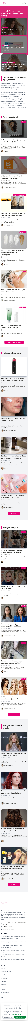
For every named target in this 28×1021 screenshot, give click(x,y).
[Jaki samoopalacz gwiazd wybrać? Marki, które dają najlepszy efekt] (14, 366)
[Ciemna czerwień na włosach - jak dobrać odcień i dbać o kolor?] (14, 780)
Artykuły (4, 933)
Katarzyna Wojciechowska (10, 430)
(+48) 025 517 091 (7, 926)
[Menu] (23, 3)
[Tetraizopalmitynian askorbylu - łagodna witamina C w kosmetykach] (14, 240)
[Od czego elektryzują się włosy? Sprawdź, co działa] (14, 26)
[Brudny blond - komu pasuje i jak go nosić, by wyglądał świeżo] (14, 62)
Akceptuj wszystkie (20, 1017)
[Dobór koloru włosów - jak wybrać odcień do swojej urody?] (14, 686)
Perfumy (3, 987)
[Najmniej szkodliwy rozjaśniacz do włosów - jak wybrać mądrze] (14, 202)
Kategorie (4, 978)
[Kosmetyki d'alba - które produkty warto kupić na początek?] (14, 483)
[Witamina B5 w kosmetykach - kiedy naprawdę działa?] (14, 165)
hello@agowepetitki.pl (8, 929)
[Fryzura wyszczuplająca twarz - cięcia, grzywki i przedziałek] (14, 613)
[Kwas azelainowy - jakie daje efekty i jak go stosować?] (14, 406)
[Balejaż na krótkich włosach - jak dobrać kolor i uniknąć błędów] (14, 855)
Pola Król (6, 390)
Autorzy (3, 965)
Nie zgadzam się (8, 1017)
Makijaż (3, 989)
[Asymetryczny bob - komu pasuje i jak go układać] (14, 576)
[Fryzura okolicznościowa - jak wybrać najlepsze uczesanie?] (14, 539)
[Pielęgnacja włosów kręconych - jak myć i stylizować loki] (14, 129)
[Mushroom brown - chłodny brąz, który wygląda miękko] (14, 818)
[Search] (25, 3)
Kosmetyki (3, 981)
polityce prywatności (16, 1014)
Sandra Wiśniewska (8, 507)
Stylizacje (3, 984)
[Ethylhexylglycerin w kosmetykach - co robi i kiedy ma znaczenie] (14, 445)
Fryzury (3, 995)
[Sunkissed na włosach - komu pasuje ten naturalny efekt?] (14, 650)
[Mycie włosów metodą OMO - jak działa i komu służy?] (14, 279)
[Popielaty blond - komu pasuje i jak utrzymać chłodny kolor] (14, 741)
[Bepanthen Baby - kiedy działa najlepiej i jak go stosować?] (14, 44)
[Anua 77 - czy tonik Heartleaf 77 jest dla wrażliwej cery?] (14, 315)
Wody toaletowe (5, 992)
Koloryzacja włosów (6, 997)
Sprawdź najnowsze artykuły (14, 342)
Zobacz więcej (14, 513)
